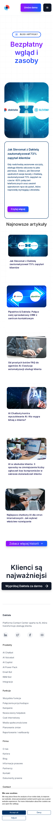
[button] (47, 8)
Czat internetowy (11, 717)
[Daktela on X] (20, 635)
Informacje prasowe (13, 763)
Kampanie (8, 708)
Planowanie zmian (12, 727)
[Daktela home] (6, 7)
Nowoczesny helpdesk (14, 713)
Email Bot (7, 672)
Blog (5, 758)
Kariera (6, 753)
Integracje (8, 681)
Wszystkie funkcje (12, 698)
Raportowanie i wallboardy (16, 732)
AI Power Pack (10, 667)
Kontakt (6, 773)
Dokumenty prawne (12, 778)
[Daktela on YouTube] (44, 635)
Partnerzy (7, 768)
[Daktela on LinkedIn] (8, 635)
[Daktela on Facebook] (32, 635)
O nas (5, 749)
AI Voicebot (8, 657)
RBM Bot (7, 677)
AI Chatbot (8, 652)
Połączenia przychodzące (16, 703)
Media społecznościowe (15, 722)
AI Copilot (7, 662)
